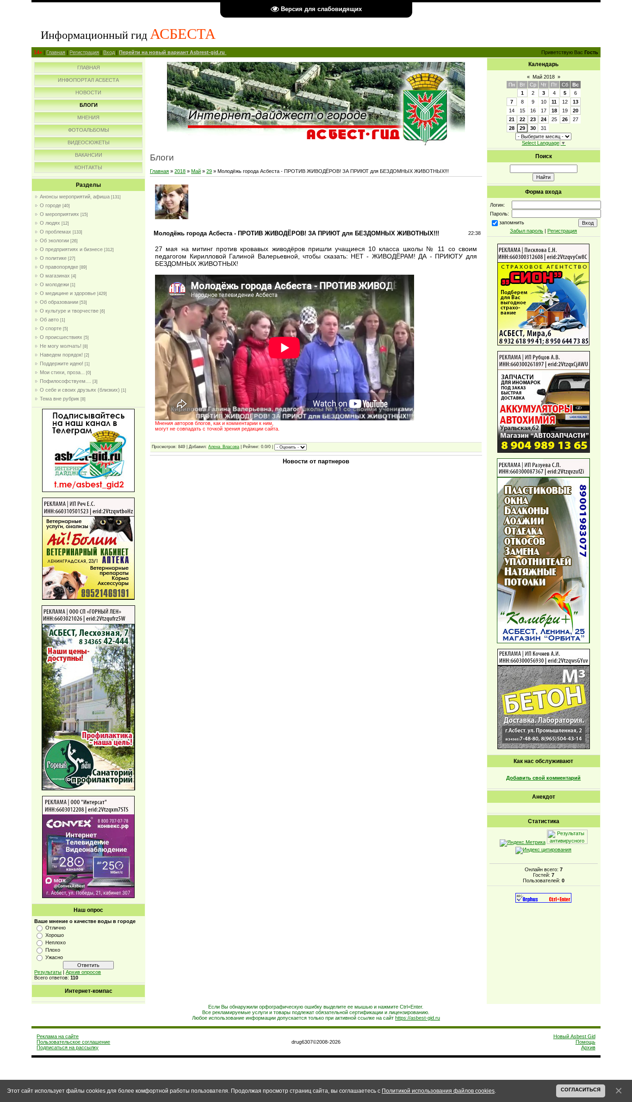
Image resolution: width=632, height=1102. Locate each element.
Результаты (48, 972)
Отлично (55, 927)
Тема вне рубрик (59, 398)
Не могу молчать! (60, 346)
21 (511, 119)
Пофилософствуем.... (65, 381)
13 (575, 102)
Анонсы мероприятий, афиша (75, 196)
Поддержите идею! (61, 363)
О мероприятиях (59, 214)
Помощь (585, 1042)
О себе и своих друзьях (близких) (80, 390)
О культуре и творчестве (69, 311)
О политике (53, 258)
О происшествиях (61, 337)
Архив (588, 1047)
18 (554, 110)
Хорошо (54, 935)
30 (533, 128)
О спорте (51, 328)
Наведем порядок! (61, 354)
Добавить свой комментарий (543, 778)
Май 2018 (544, 77)
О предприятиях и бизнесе (71, 249)
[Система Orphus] (543, 901)
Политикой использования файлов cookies (438, 1091)
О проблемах (55, 231)
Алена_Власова (223, 446)
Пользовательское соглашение (73, 1042)
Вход (109, 52)
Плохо (52, 950)
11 (554, 102)
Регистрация (84, 52)
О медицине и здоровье (68, 293)
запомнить (511, 222)
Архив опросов (83, 972)
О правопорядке (59, 267)
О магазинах (55, 275)
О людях (50, 223)
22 (522, 119)
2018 (180, 171)
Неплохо (55, 942)
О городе (50, 205)
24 (543, 119)
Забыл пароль (526, 231)
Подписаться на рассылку (68, 1047)
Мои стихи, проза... (62, 372)
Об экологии (54, 240)
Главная (55, 52)
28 (511, 128)
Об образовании (59, 302)
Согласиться (581, 1089)
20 (575, 110)
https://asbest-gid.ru (417, 1018)
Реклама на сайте (58, 1036)
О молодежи (54, 284)
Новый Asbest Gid (574, 1036)
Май (196, 171)
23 (533, 119)
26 (565, 119)
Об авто (49, 319)
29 (209, 171)
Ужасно (54, 957)
